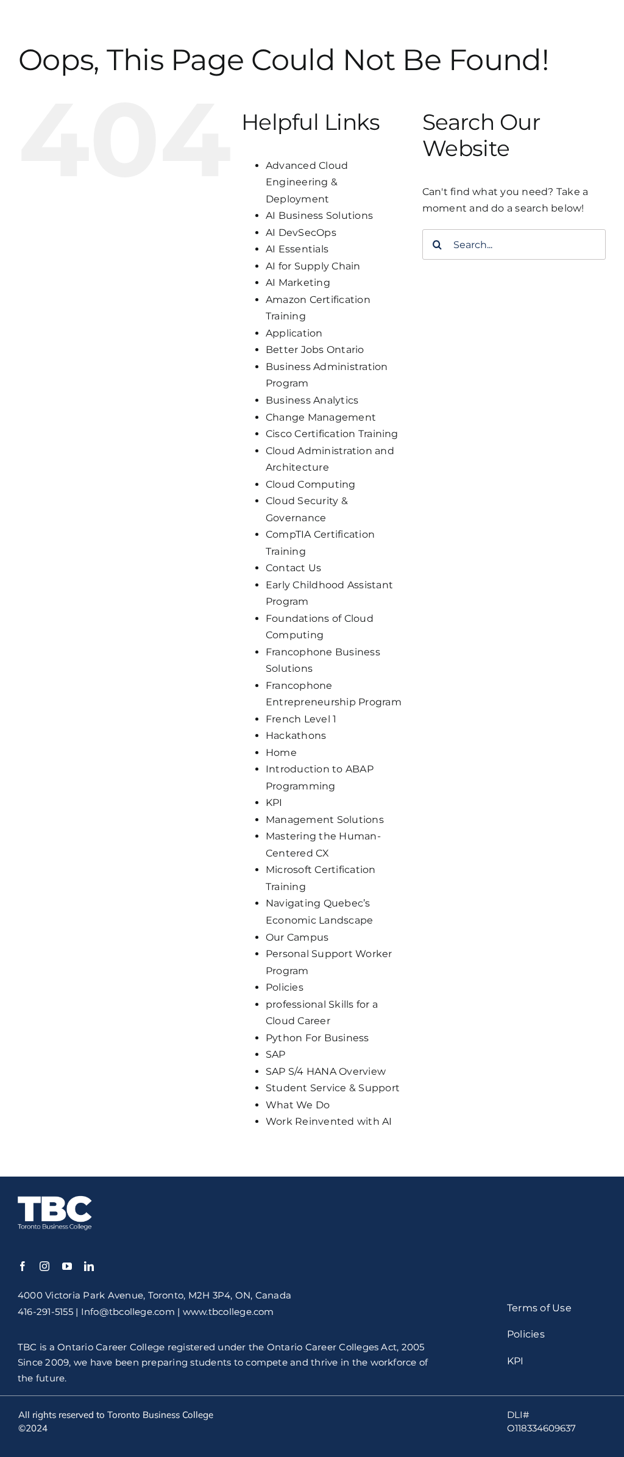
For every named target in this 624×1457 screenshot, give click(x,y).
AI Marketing (298, 282)
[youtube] (67, 1266)
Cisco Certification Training (332, 434)
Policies (284, 987)
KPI (274, 802)
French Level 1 (301, 719)
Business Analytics (312, 400)
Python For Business (317, 1038)
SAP (276, 1054)
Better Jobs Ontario (315, 349)
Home (281, 752)
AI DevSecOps (301, 232)
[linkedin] (89, 1266)
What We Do (298, 1105)
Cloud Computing (311, 484)
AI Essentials (297, 249)
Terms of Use (539, 1308)
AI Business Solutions (319, 215)
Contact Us (293, 568)
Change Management (321, 417)
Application (294, 333)
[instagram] (44, 1266)
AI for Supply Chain (313, 266)
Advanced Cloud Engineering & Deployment (307, 182)
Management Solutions (325, 819)
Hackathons (296, 735)
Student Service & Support (333, 1088)
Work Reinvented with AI (329, 1121)
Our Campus (297, 937)
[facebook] (22, 1266)
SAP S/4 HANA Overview (326, 1071)
